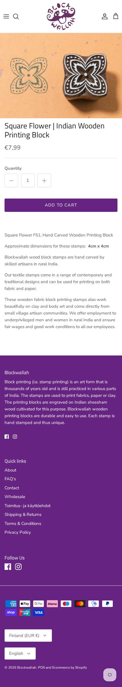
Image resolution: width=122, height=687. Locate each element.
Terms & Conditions (23, 523)
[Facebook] (7, 436)
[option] (61, 75)
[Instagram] (15, 436)
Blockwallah (26, 667)
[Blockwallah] (61, 16)
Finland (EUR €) (24, 635)
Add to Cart (61, 205)
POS (41, 667)
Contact (12, 488)
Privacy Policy (18, 532)
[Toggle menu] (6, 16)
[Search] (18, 16)
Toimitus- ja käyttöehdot (28, 506)
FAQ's (10, 479)
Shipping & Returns (23, 514)
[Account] (103, 16)
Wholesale (15, 496)
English (16, 653)
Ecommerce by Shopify (69, 667)
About (10, 470)
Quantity (13, 168)
